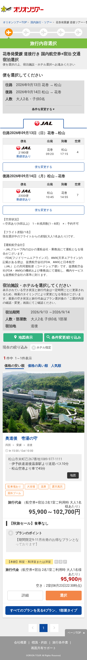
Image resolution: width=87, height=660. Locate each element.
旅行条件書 (60, 642)
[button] (38, 431)
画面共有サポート (43, 648)
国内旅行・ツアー (41, 22)
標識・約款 (39, 642)
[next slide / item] (79, 402)
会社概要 (20, 642)
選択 (63, 595)
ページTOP (74, 632)
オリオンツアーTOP (15, 22)
